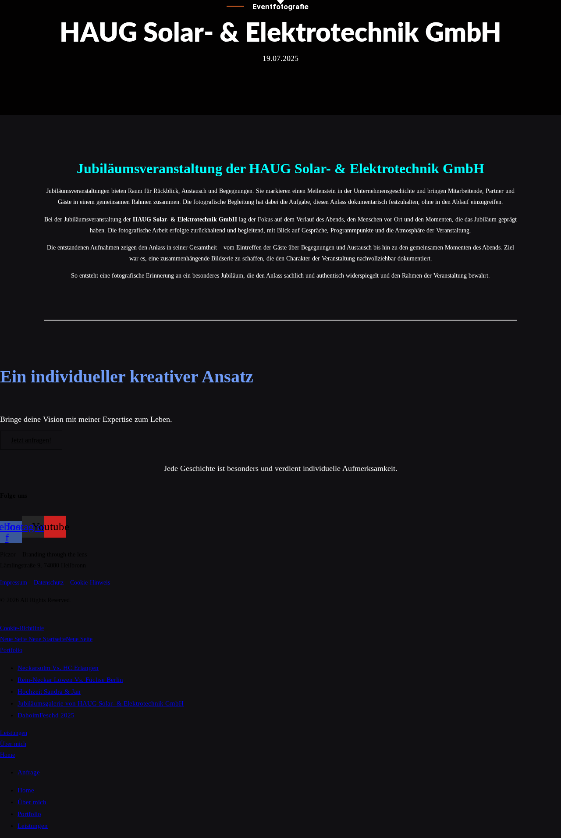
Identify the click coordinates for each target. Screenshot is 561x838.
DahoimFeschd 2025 (46, 715)
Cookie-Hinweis (90, 582)
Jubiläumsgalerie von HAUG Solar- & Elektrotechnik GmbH (101, 703)
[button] (280, 99)
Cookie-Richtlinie (22, 628)
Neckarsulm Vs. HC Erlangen (58, 667)
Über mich (13, 744)
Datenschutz (49, 582)
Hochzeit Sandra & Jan (49, 691)
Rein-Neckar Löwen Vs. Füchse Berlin (70, 679)
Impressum (13, 582)
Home (7, 755)
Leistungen (13, 733)
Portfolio (11, 650)
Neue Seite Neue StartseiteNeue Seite (46, 639)
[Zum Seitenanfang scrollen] (2, 617)
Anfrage (29, 772)
